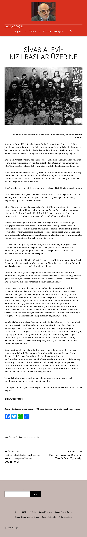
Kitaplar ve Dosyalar (53, 31)
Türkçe (32, 31)
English (18, 31)
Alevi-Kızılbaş (10, 437)
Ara (22, 489)
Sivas (24, 437)
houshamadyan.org (71, 408)
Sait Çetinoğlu (14, 26)
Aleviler (19, 437)
